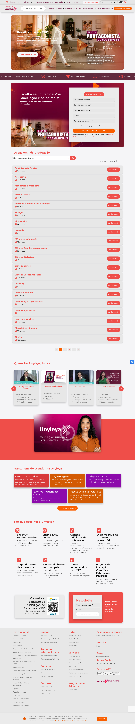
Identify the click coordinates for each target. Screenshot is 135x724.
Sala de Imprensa (47, 676)
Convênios (44, 673)
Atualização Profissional (104, 8)
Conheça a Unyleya (67, 508)
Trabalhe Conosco (19, 692)
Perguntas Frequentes (21, 705)
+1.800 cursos (50, 76)
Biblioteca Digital (19, 667)
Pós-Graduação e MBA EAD (50, 639)
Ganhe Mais (72, 690)
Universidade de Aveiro (49, 656)
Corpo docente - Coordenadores (24, 670)
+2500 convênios (76, 76)
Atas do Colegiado (19, 674)
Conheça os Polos (102, 657)
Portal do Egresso (74, 659)
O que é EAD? (18, 639)
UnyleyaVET (72, 645)
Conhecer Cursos (28, 55)
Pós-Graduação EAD (86, 8)
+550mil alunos (103, 76)
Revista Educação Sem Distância (107, 635)
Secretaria (72, 666)
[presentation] (121, 388)
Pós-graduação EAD (48, 690)
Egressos (16, 689)
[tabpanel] (94, 115)
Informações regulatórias (22, 652)
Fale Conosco (45, 693)
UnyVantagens (73, 2)
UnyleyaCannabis (74, 635)
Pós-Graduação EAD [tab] (94, 94)
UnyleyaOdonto (74, 642)
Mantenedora (17, 645)
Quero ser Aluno (122, 8)
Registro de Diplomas (76, 670)
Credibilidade (17, 642)
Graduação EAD (71, 8)
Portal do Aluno (74, 656)
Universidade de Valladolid (50, 659)
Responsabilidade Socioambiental (25, 649)
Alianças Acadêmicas (45, 2)
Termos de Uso (90, 137)
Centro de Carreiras (75, 676)
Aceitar (102, 719)
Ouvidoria (16, 695)
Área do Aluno (91, 2)
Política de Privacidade (21, 699)
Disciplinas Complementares (78, 673)
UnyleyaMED (73, 639)
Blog (98, 646)
